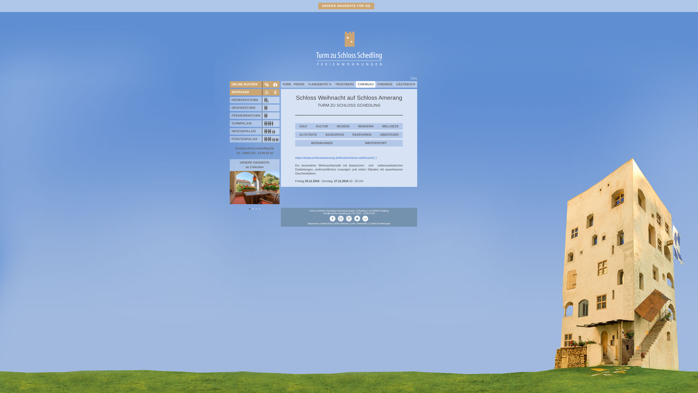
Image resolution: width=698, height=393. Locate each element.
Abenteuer (389, 134)
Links (352, 250)
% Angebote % (319, 84)
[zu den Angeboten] (266, 84)
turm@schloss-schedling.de (337, 239)
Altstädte (308, 134)
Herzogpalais (244, 131)
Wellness (390, 126)
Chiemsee (385, 84)
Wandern (366, 126)
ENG (414, 78)
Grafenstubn (243, 107)
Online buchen (244, 84)
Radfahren (361, 134)
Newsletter (362, 250)
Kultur (322, 126)
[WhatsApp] (266, 92)
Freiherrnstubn (246, 115)
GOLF (303, 126)
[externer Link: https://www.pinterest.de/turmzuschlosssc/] (349, 244)
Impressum (313, 250)
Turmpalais (242, 123)
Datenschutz (326, 250)
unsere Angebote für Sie (346, 5)
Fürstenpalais (245, 139)
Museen (343, 126)
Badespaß (335, 134)
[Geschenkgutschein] (275, 84)
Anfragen (240, 92)
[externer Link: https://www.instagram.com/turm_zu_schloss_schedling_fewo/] (341, 244)
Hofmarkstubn (245, 100)
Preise (299, 84)
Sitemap (344, 250)
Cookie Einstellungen (379, 250)
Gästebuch (405, 84)
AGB (336, 250)
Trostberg (344, 84)
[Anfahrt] (275, 92)
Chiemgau (366, 84)
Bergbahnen (322, 143)
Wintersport (376, 143)
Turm (286, 84)
